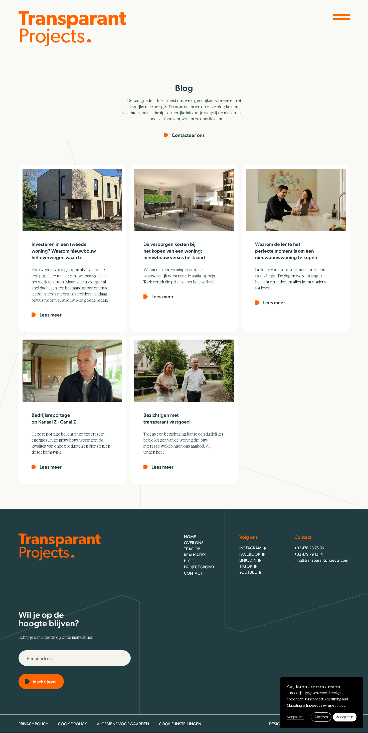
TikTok (245, 566)
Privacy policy (33, 723)
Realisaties (195, 554)
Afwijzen (321, 717)
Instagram (250, 547)
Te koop (192, 548)
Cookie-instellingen (180, 723)
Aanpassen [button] (295, 717)
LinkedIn (247, 560)
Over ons (194, 542)
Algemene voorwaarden (123, 723)
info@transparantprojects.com (321, 560)
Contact (193, 573)
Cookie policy (72, 723)
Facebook (249, 554)
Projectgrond (199, 566)
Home (190, 536)
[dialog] (321, 702)
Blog (189, 560)
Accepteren (344, 717)
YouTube (248, 572)
